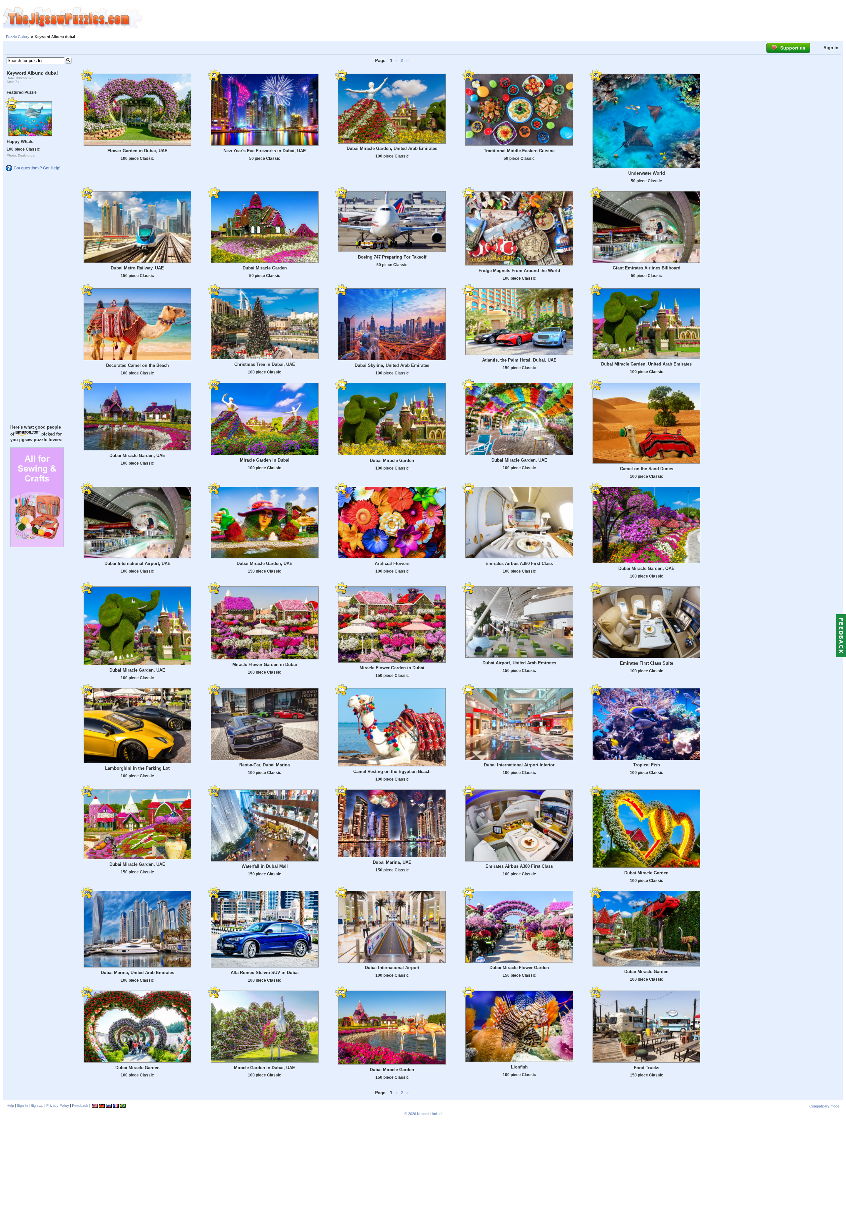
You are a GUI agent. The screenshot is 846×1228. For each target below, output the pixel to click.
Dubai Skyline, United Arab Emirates (392, 365)
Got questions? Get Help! (37, 168)
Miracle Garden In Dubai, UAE (264, 1067)
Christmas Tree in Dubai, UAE (264, 364)
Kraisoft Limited (429, 1114)
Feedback (80, 1105)
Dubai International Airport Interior (519, 764)
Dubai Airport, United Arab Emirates (519, 662)
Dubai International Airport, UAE (137, 563)
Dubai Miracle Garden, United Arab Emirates (392, 148)
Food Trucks (646, 1067)
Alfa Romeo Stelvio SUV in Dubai (265, 972)
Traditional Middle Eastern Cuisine (519, 150)
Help (10, 1105)
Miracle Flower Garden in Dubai (264, 664)
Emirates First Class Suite (646, 663)
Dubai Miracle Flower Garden (519, 967)
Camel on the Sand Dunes (646, 468)
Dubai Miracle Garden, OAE (646, 568)
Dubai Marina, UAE (392, 862)
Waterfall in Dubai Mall (265, 866)
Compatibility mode (824, 1106)
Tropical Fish (646, 764)
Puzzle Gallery (17, 37)
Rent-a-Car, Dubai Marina (264, 764)
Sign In (831, 47)
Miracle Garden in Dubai (264, 460)
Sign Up (37, 1105)
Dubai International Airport (392, 967)
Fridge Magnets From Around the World (519, 270)
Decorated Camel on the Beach (137, 365)
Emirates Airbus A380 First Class (519, 563)
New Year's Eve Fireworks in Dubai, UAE (264, 150)
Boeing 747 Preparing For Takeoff (392, 257)
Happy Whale (20, 141)
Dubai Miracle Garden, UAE (137, 455)
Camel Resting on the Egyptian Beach (392, 771)
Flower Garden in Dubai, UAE (137, 150)
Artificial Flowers (392, 563)
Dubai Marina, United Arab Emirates (137, 972)
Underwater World (646, 173)
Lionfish (519, 1067)
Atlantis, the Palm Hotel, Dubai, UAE (519, 360)
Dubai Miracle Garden (265, 267)
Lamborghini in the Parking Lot (137, 768)
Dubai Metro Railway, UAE (137, 267)
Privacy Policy (57, 1105)
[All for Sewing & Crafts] (37, 545)
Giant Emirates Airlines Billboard (646, 267)
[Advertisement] (494, 18)
